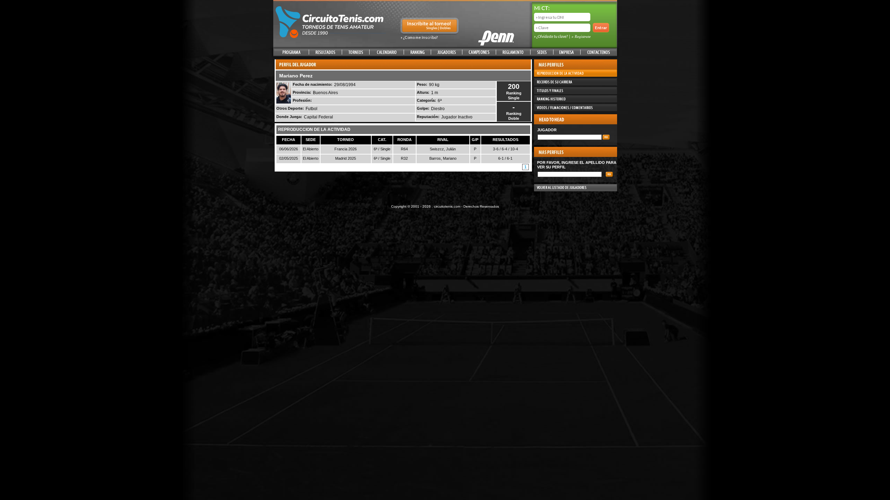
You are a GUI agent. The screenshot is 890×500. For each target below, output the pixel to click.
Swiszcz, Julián (443, 149)
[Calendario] (386, 52)
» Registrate (581, 36)
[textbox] (569, 137)
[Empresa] (566, 52)
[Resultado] (325, 52)
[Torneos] (355, 52)
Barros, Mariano (442, 158)
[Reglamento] (513, 52)
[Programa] (291, 52)
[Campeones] (479, 52)
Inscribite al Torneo (429, 26)
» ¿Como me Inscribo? (419, 37)
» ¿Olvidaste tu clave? (551, 36)
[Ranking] (417, 52)
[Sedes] (542, 52)
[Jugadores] (446, 52)
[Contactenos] (598, 52)
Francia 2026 (345, 149)
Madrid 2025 (345, 158)
